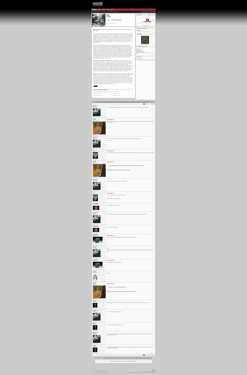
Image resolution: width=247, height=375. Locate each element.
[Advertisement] (145, 80)
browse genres (97, 11)
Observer (117, 19)
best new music (115, 11)
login (93, 11)
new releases (103, 11)
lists (107, 9)
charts (99, 9)
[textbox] (146, 12)
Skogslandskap (145, 44)
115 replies (119, 20)
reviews (94, 9)
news (104, 9)
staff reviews (109, 11)
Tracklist (114, 23)
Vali (107, 15)
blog (111, 9)
